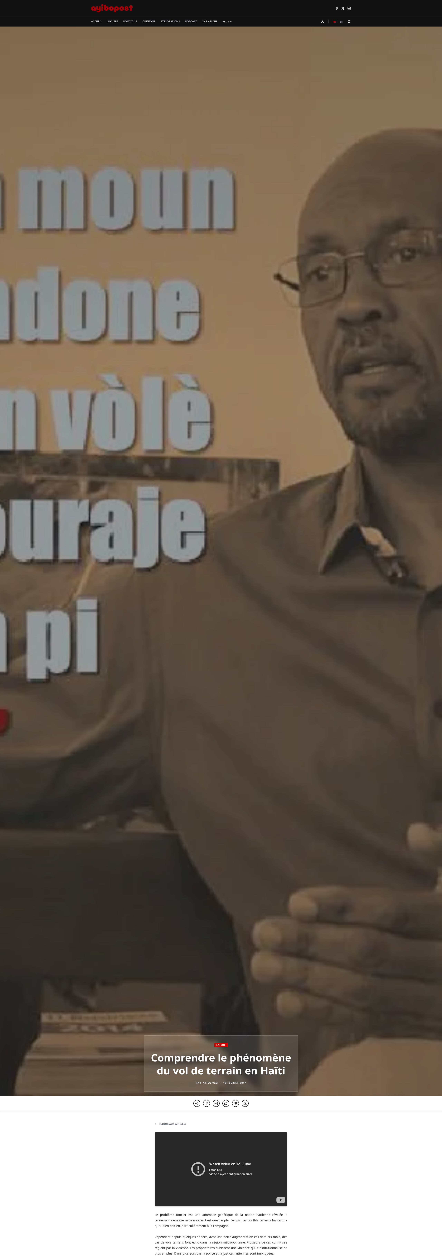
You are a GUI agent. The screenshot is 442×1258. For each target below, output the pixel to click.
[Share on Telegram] (235, 1103)
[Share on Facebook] (206, 1103)
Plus (226, 21)
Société (112, 21)
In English (210, 21)
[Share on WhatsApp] (225, 1103)
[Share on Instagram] (216, 1103)
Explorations (170, 21)
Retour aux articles (172, 1123)
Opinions (148, 21)
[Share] (196, 1103)
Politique (130, 21)
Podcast (191, 21)
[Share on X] (245, 1103)
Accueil (96, 21)
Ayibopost (211, 1082)
